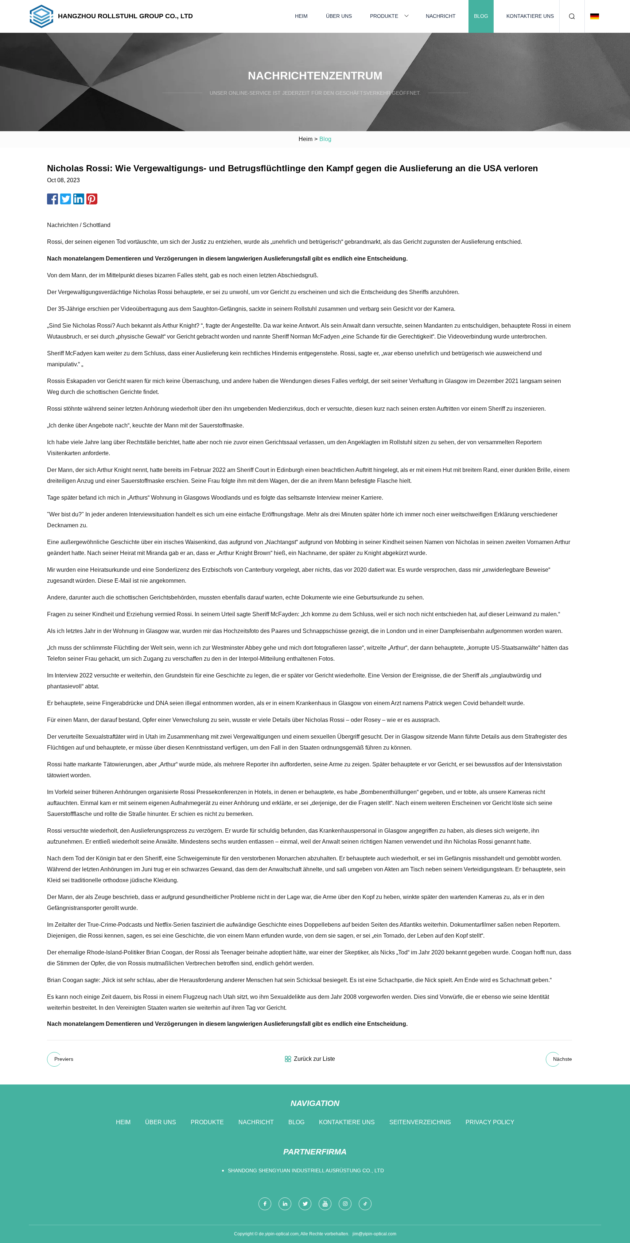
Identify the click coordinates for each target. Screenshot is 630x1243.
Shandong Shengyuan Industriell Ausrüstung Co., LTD (306, 1170)
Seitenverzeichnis (420, 1122)
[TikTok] (365, 1203)
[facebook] (264, 1203)
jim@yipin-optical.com (374, 1233)
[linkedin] (285, 1203)
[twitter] (305, 1203)
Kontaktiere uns (530, 16)
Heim (301, 16)
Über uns (339, 16)
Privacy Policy (490, 1122)
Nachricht (441, 16)
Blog (481, 16)
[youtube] (325, 1203)
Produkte (384, 16)
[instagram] (345, 1203)
